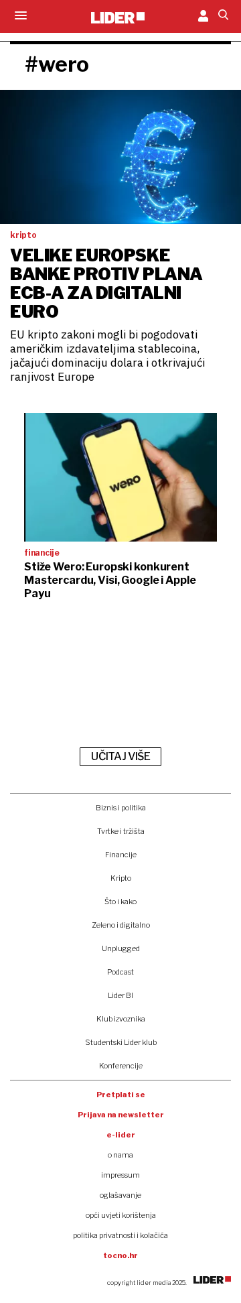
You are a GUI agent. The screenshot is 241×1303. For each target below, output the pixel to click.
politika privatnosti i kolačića (120, 1235)
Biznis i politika (121, 807)
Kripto (120, 878)
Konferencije (121, 1065)
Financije (121, 854)
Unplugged (121, 948)
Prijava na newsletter (121, 1114)
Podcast (120, 972)
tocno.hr (120, 1255)
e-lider (120, 1134)
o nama (120, 1155)
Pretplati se (120, 1094)
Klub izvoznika (120, 1018)
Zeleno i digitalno (121, 925)
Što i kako (120, 901)
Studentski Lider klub (121, 1042)
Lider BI (120, 995)
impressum (120, 1175)
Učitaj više (120, 756)
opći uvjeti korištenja (121, 1215)
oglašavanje (120, 1195)
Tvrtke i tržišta (121, 831)
